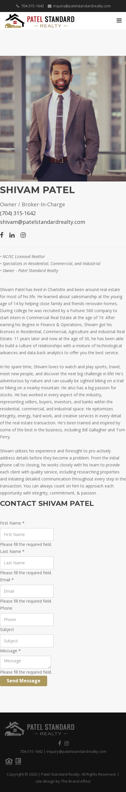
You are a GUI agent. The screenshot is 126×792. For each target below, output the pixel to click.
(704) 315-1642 (18, 213)
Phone (6, 608)
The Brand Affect (76, 781)
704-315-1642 (32, 6)
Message (10, 650)
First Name (12, 523)
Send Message (23, 680)
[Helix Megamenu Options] (119, 20)
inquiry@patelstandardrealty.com (82, 6)
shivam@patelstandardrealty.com (42, 221)
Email (7, 579)
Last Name (12, 551)
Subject (7, 629)
